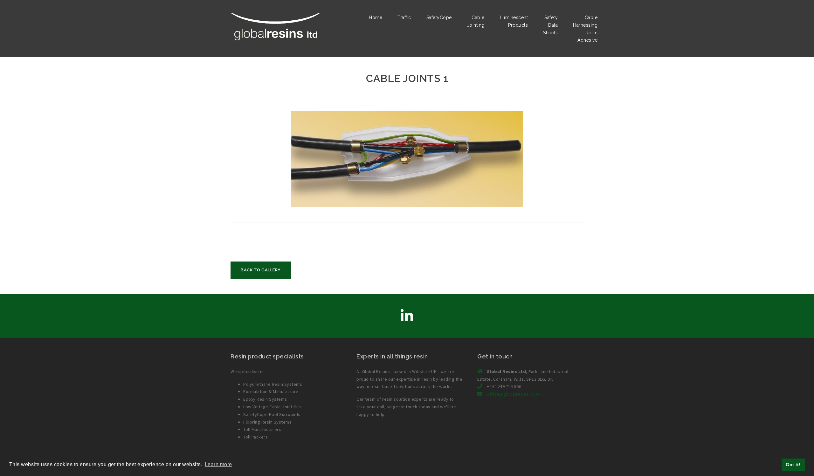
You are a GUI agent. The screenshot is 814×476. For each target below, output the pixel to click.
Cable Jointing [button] (476, 21)
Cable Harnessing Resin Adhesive (585, 29)
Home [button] (375, 17)
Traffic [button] (404, 17)
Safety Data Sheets (550, 25)
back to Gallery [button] (261, 270)
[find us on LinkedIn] (407, 316)
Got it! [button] (793, 464)
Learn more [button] (218, 464)
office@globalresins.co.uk (514, 394)
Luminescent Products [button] (514, 21)
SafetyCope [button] (439, 17)
